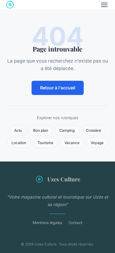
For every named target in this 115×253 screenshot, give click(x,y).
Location (18, 143)
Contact (75, 222)
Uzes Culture (63, 179)
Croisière (93, 130)
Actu (18, 130)
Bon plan (40, 130)
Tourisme (45, 143)
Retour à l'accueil (57, 87)
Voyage (97, 143)
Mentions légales (47, 222)
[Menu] (104, 5)
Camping (67, 130)
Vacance (71, 143)
